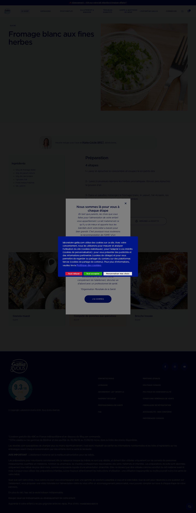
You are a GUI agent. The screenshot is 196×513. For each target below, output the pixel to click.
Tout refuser (74, 274)
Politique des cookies (89, 265)
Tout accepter (92, 274)
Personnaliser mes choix (117, 274)
